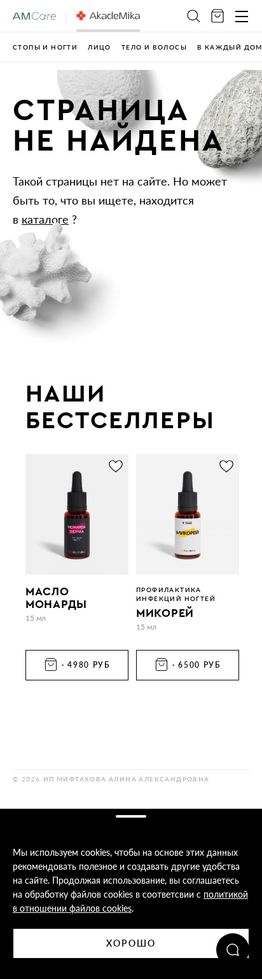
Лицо (99, 47)
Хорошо (131, 943)
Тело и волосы (154, 47)
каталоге (45, 219)
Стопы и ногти (45, 47)
